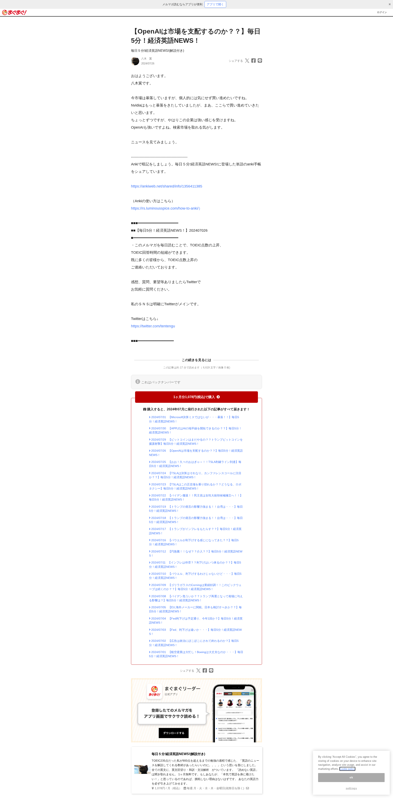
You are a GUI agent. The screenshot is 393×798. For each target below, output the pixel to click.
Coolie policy (347, 768)
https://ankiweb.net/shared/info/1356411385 (166, 186)
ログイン (382, 12)
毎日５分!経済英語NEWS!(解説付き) (157, 50)
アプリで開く (215, 4)
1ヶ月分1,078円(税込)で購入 (194, 397)
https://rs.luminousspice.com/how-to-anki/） (166, 208)
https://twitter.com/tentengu (153, 326)
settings (351, 788)
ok (351, 777)
